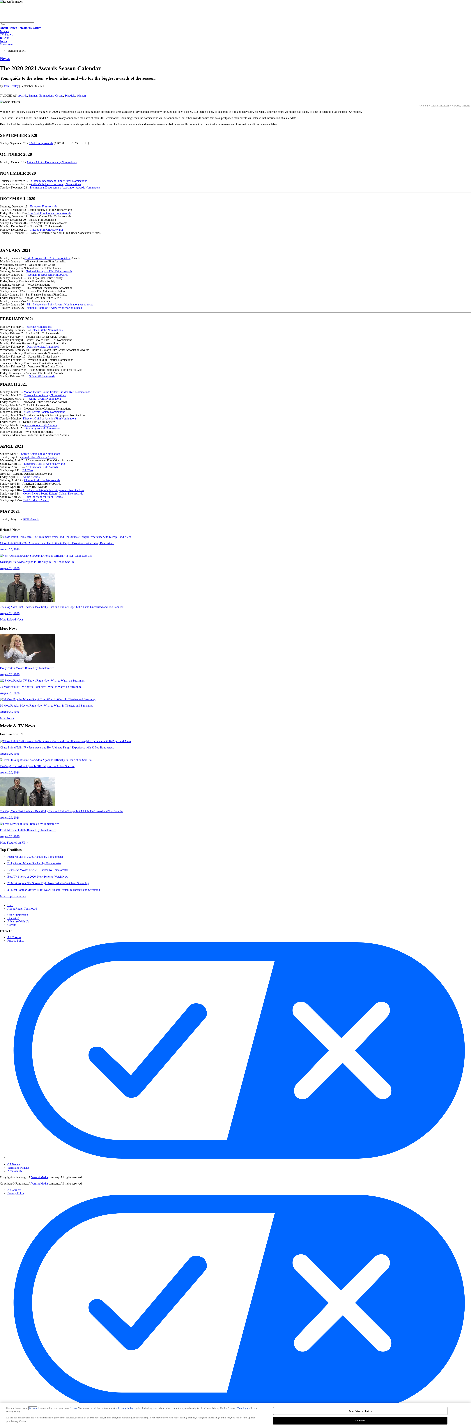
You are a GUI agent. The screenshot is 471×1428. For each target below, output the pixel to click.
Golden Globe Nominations (46, 330)
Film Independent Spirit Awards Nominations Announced (60, 304)
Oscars (59, 95)
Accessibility (14, 1171)
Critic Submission (17, 914)
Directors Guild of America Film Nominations (49, 418)
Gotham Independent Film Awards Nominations (59, 180)
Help (10, 905)
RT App (4, 37)
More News (7, 718)
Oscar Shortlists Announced (43, 346)
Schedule (70, 95)
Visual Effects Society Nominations (44, 411)
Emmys (33, 95)
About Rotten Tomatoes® (22, 908)
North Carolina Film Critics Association (47, 258)
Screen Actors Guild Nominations (40, 453)
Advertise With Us (18, 921)
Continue (360, 1420)
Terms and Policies (18, 1167)
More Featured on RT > (14, 842)
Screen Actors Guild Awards (40, 425)
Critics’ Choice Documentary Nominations (52, 162)
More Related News (11, 619)
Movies (4, 31)
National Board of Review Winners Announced (54, 307)
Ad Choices (14, 937)
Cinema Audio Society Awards (42, 480)
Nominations (46, 95)
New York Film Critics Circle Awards (49, 213)
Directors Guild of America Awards (44, 463)
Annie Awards (31, 477)
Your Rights (243, 1408)
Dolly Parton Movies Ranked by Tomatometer (34, 863)
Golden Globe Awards (42, 376)
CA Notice (13, 1164)
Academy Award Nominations (43, 428)
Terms (73, 1408)
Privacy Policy (15, 940)
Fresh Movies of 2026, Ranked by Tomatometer (35, 856)
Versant (33, 1408)
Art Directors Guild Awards (42, 467)
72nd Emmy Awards (41, 143)
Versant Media (39, 1177)
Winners (81, 95)
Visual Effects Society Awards (38, 457)
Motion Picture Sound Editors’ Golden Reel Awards (53, 493)
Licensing (13, 918)
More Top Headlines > (13, 896)
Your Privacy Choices (23, 1161)
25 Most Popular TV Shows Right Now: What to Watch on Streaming (48, 883)
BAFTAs (27, 470)
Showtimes (6, 44)
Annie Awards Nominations (45, 398)
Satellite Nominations (39, 326)
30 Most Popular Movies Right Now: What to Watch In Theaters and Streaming (53, 889)
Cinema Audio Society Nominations (45, 395)
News (3, 41)
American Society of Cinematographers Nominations (53, 490)
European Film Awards (43, 206)
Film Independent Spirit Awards (44, 496)
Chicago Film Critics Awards (46, 229)
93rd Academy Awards (36, 500)
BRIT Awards (31, 519)
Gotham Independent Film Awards (48, 274)
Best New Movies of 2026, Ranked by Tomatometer (37, 870)
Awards (22, 95)
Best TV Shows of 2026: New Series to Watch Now (37, 876)
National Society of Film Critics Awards (49, 271)
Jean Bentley (11, 86)
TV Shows (6, 34)
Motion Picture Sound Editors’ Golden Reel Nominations (57, 392)
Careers (11, 924)
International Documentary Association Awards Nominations (65, 187)
